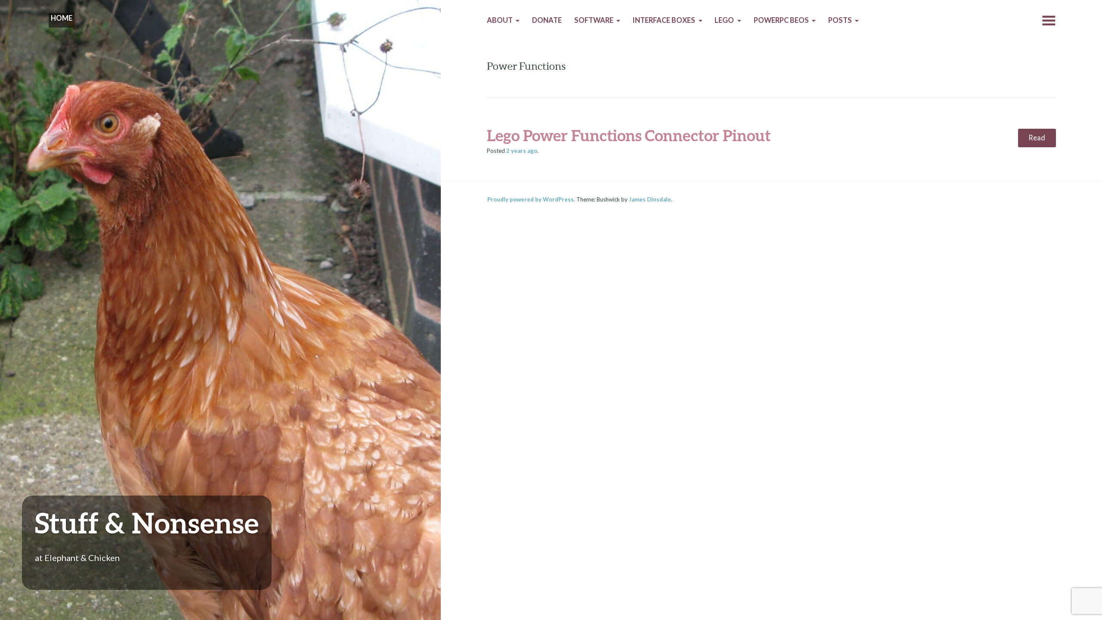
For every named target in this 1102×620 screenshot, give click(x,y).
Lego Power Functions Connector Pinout (629, 135)
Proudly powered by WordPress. (531, 199)
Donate (547, 20)
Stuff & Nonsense (147, 522)
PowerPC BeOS (781, 20)
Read (1036, 137)
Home (61, 18)
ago (521, 150)
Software (593, 20)
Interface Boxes (664, 20)
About (500, 20)
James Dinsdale (650, 199)
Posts (840, 20)
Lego (724, 20)
